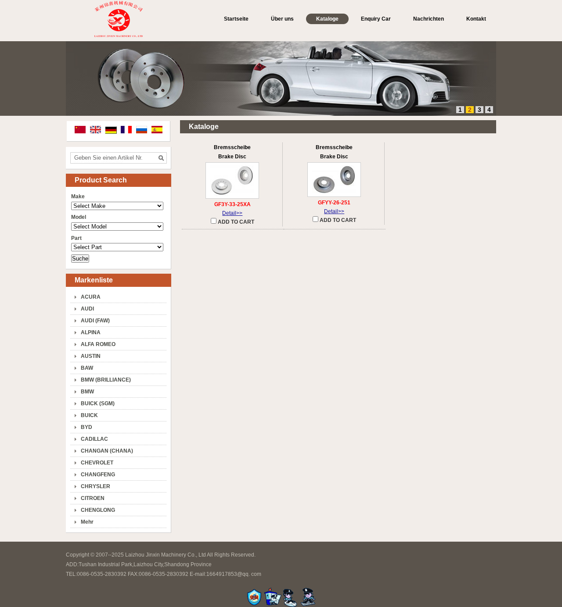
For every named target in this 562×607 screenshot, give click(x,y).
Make (78, 196)
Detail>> (232, 213)
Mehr (87, 522)
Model (78, 217)
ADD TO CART (235, 222)
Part (76, 238)
